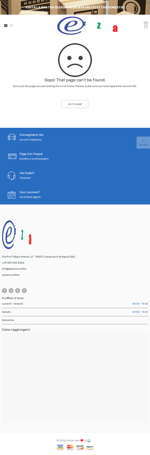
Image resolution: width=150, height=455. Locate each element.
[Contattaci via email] (11, 290)
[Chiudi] (148, 2)
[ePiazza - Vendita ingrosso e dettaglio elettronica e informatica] (87, 25)
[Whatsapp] (24, 290)
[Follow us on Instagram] (17, 290)
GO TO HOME (75, 104)
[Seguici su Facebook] (4, 290)
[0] (146, 26)
